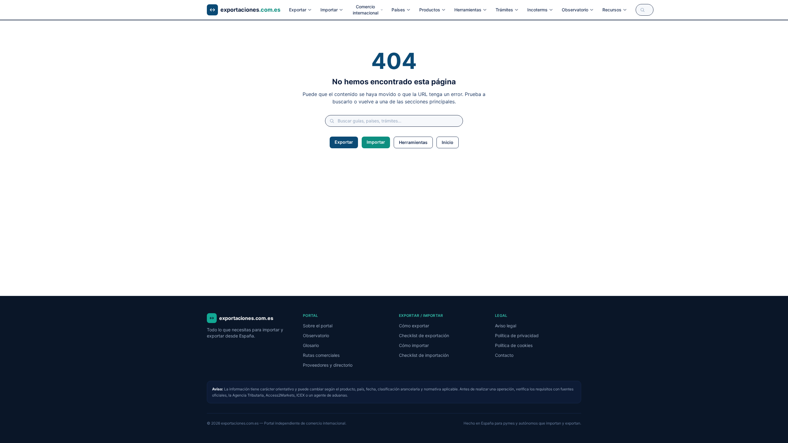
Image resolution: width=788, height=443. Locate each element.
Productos (429, 9)
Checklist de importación (424, 355)
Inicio (447, 142)
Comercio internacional (365, 9)
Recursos (611, 9)
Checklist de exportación (424, 335)
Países (398, 9)
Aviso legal (505, 325)
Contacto (504, 355)
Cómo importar (414, 345)
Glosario (311, 345)
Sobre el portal (317, 325)
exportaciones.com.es (246, 318)
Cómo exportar (414, 325)
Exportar (297, 9)
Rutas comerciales (321, 355)
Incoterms (537, 9)
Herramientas (467, 9)
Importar (329, 9)
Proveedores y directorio (327, 365)
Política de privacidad (517, 335)
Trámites (504, 9)
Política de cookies (514, 345)
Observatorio (575, 9)
